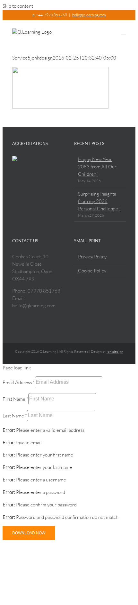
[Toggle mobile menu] (123, 31)
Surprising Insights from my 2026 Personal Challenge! (99, 201)
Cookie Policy (92, 271)
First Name (15, 399)
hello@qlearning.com (89, 14)
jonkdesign (41, 58)
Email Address (19, 382)
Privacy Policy (92, 257)
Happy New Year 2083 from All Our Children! (97, 166)
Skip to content (18, 6)
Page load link (17, 368)
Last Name (15, 415)
